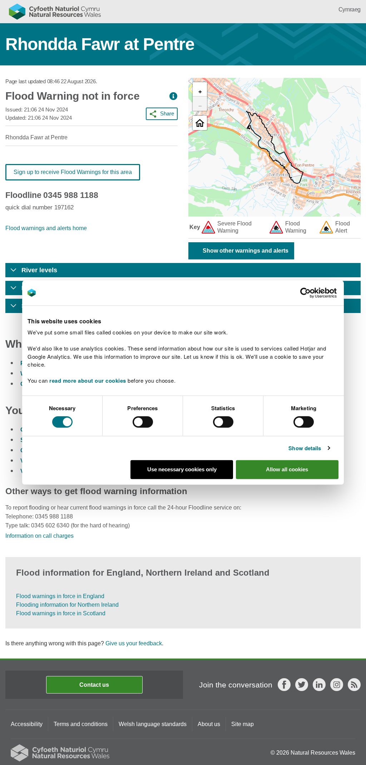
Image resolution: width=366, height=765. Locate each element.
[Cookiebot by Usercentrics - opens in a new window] (317, 292)
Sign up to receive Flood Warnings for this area (73, 172)
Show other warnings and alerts (245, 251)
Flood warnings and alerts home (46, 228)
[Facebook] (284, 684)
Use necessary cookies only (182, 469)
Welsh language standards (153, 724)
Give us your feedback (133, 643)
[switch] (143, 422)
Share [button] (167, 113)
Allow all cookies (287, 469)
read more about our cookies (87, 380)
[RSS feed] (354, 684)
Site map (242, 724)
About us (209, 724)
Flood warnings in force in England (60, 596)
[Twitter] (301, 684)
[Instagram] (336, 684)
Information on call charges (39, 536)
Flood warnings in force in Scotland (60, 613)
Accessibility (27, 724)
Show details (304, 448)
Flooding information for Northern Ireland (67, 605)
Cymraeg (349, 9)
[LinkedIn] (319, 684)
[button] (173, 96)
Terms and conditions (81, 724)
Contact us (94, 685)
